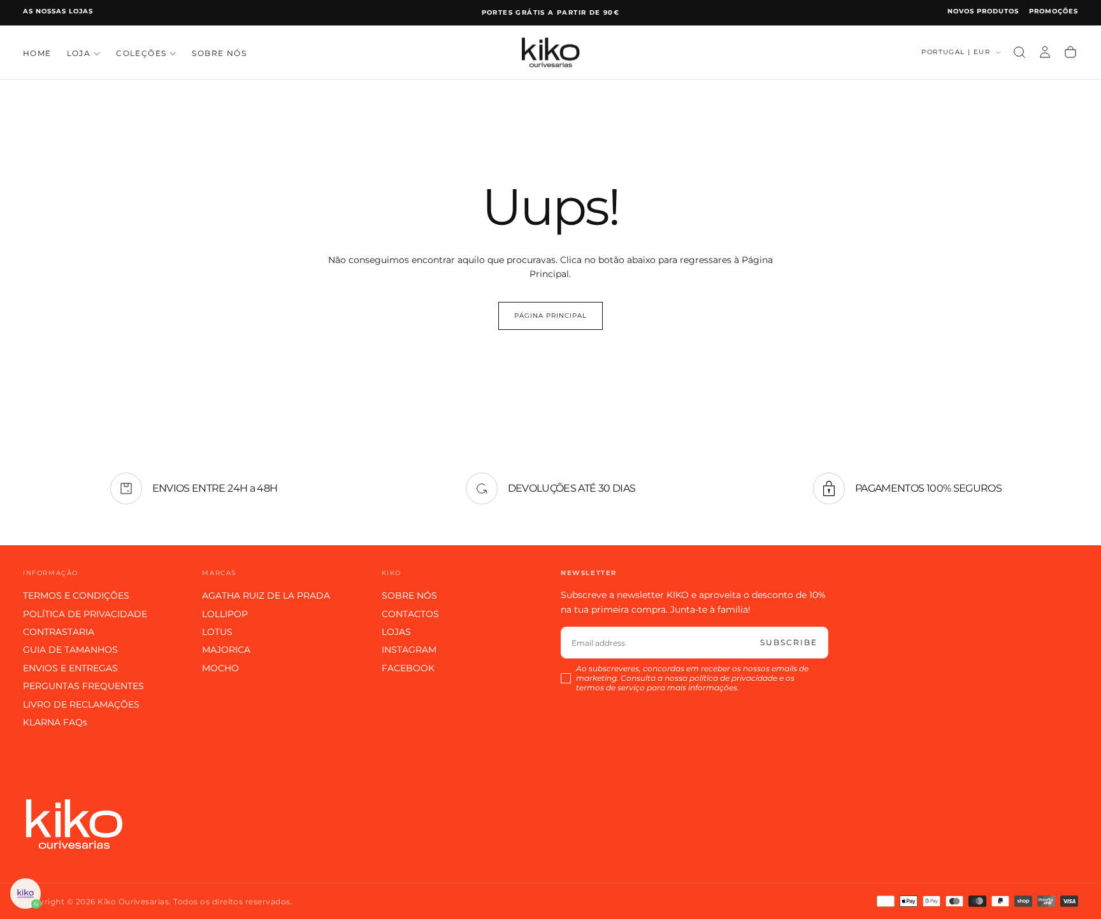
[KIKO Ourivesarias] (74, 823)
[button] (1019, 52)
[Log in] (1045, 52)
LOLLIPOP (225, 614)
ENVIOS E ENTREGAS (70, 668)
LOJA (79, 53)
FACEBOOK (408, 668)
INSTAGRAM (409, 649)
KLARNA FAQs (55, 722)
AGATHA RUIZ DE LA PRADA (266, 595)
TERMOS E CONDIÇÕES (76, 595)
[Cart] (1070, 52)
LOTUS (217, 632)
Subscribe (788, 642)
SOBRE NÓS (219, 53)
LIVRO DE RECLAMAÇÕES (81, 704)
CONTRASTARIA (58, 632)
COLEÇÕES (141, 53)
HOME (37, 53)
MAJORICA (226, 649)
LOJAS (396, 632)
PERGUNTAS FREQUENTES (83, 686)
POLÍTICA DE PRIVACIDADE (85, 614)
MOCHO (220, 668)
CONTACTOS (410, 614)
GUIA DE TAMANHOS (70, 649)
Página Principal (550, 315)
